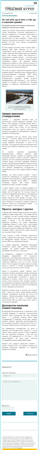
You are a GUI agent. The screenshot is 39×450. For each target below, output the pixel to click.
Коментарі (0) (6, 367)
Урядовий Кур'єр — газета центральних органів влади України (19, 7)
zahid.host (20, 447)
